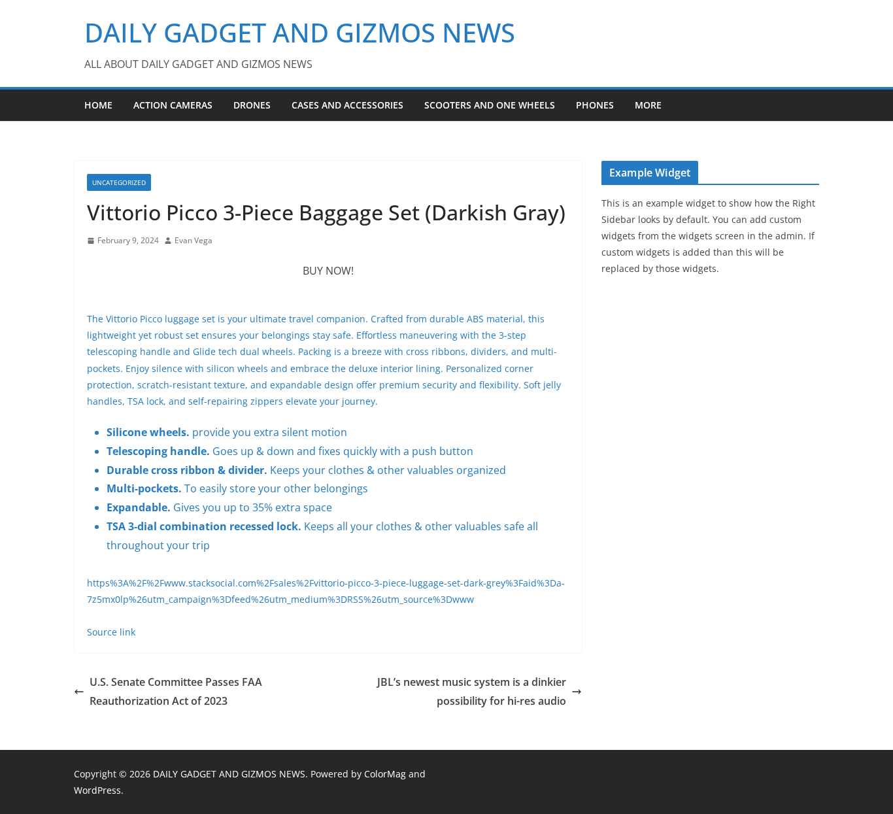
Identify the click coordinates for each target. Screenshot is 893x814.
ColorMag (385, 774)
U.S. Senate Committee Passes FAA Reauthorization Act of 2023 (176, 691)
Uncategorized (119, 182)
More (648, 105)
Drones (252, 105)
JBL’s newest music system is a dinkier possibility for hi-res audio (471, 691)
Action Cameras (172, 105)
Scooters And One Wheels (489, 105)
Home (98, 105)
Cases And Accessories (347, 105)
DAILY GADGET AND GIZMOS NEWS (299, 32)
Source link (111, 632)
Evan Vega (193, 240)
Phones (595, 105)
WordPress (97, 790)
